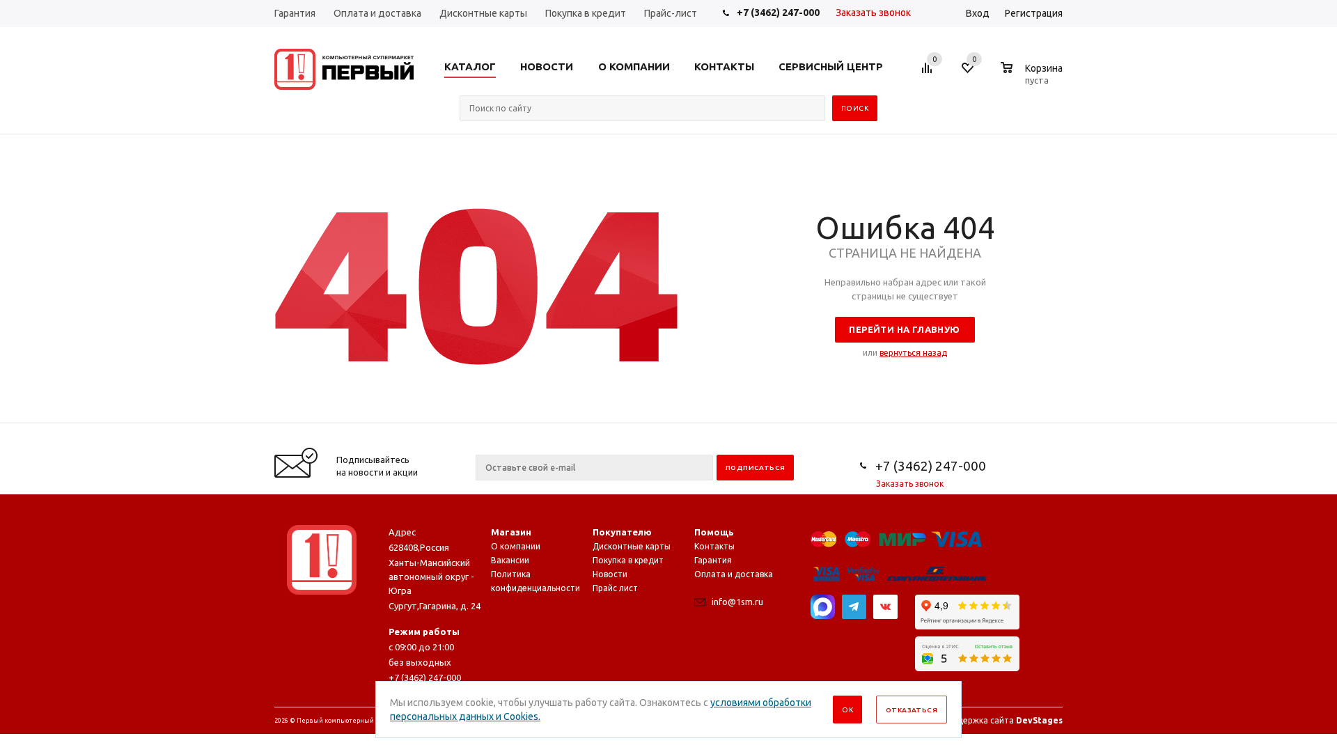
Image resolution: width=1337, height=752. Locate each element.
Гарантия (713, 560)
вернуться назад (913, 352)
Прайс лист (615, 588)
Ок (847, 710)
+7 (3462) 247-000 (778, 12)
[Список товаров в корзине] (1033, 78)
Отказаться (911, 710)
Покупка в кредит (628, 560)
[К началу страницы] (1269, 417)
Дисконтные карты (632, 546)
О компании (515, 546)
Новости (610, 574)
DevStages (1039, 720)
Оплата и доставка (733, 574)
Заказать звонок (873, 12)
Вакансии (510, 560)
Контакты (714, 546)
